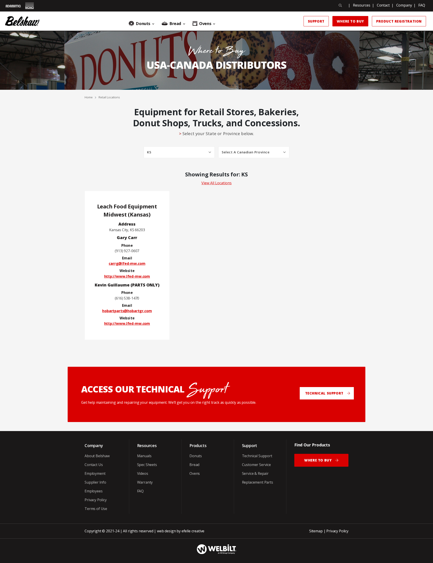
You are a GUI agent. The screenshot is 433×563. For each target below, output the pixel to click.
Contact (383, 5)
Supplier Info (95, 482)
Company (404, 5)
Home (89, 97)
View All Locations (216, 182)
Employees (94, 491)
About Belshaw (97, 455)
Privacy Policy (96, 499)
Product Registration (399, 21)
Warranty (145, 482)
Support (316, 21)
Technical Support (257, 455)
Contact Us (94, 464)
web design (166, 530)
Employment (95, 473)
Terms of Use (96, 508)
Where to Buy (350, 21)
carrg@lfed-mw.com (127, 263)
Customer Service (256, 464)
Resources (361, 5)
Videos (142, 473)
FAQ (421, 5)
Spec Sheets (147, 464)
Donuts (195, 455)
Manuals (144, 455)
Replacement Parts (257, 482)
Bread (194, 464)
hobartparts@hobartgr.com (127, 310)
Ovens (194, 473)
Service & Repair (255, 473)
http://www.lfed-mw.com (127, 276)
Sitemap (316, 530)
